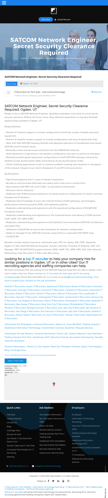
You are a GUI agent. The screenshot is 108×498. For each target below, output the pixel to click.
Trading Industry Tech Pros (18, 337)
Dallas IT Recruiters (25, 293)
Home (24, 58)
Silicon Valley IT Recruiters (29, 315)
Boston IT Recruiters (81, 286)
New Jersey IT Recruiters (28, 304)
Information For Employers (18, 324)
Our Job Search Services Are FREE (52, 420)
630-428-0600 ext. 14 (18, 466)
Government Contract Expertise (58, 328)
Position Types (79, 346)
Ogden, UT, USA (30, 83)
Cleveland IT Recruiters (77, 290)
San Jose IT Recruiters (80, 311)
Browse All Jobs (14, 434)
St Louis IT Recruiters (53, 315)
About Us (60, 324)
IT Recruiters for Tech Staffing (18, 487)
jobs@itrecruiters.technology (78, 277)
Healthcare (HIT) (41, 337)
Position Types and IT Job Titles (21, 445)
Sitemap (10, 457)
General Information (44, 324)
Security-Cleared (59, 337)
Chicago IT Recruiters (29, 290)
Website (98, 92)
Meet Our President (61, 346)
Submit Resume (78, 333)
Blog (7, 350)
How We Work (74, 324)
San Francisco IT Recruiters (54, 311)
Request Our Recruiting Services (82, 460)
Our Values (43, 346)
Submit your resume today (52, 453)
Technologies (95, 346)
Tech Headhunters (94, 487)
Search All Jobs (46, 426)
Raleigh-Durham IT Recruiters (42, 308)
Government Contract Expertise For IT (86, 449)
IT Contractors (78, 455)
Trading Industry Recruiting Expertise (84, 434)
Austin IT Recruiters (36, 286)
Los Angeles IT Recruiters (31, 300)
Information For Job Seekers (19, 333)
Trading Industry (91, 324)
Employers (77, 414)
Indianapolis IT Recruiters (51, 297)
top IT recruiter (37, 259)
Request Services (84, 328)
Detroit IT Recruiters (68, 293)
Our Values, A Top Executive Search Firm (19, 440)
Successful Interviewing (81, 337)
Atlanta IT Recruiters (15, 286)
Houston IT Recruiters (27, 297)
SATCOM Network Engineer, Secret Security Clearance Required (33, 355)
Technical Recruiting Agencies (39, 489)
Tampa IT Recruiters (75, 315)
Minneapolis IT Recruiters (78, 300)
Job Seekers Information (51, 414)
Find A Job (62, 333)
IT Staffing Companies (14, 489)
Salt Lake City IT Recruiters (71, 308)
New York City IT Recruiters (55, 304)
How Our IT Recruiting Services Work (86, 427)
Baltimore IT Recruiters (58, 286)
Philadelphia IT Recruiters (83, 304)
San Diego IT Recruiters (28, 311)
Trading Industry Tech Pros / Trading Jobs (52, 435)
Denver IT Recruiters (46, 293)
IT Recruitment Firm (75, 487)
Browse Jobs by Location (51, 430)
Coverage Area (18, 350)
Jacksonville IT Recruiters (77, 297)
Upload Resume (63, 19)
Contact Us (12, 422)
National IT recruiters (14, 492)
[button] (54, 384)
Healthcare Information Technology (22, 328)
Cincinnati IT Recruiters (52, 290)
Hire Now (46, 19)
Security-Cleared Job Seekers (53, 445)
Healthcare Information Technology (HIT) (82, 442)
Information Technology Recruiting (83, 420)
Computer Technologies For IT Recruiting (20, 451)
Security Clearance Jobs (50, 449)
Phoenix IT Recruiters (15, 308)
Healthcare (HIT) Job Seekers (52, 441)
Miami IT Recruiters (54, 300)
